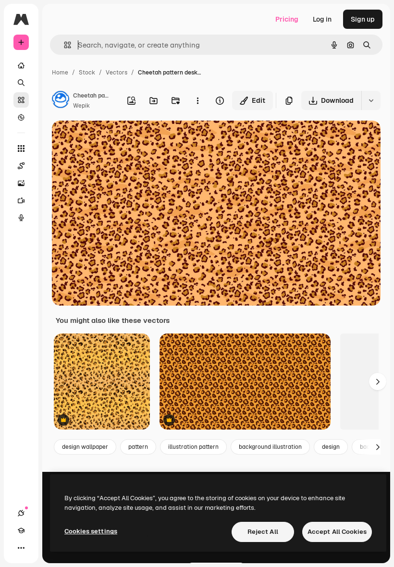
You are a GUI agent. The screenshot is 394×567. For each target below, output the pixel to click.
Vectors (116, 72)
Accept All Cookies (337, 532)
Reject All (262, 532)
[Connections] (21, 513)
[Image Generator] (21, 183)
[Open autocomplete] (63, 45)
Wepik (81, 106)
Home (60, 72)
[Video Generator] (21, 200)
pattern (138, 447)
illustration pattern (193, 447)
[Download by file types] (371, 100)
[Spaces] (21, 165)
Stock (87, 72)
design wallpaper (85, 447)
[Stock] (21, 100)
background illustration (270, 447)
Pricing (286, 19)
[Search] (21, 82)
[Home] (21, 65)
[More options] (197, 100)
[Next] (377, 381)
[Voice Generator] (21, 217)
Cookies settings (90, 531)
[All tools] (21, 148)
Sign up (363, 19)
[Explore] (21, 117)
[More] (21, 547)
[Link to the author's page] (60, 101)
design (331, 447)
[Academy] (21, 530)
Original (113, 139)
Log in (322, 19)
